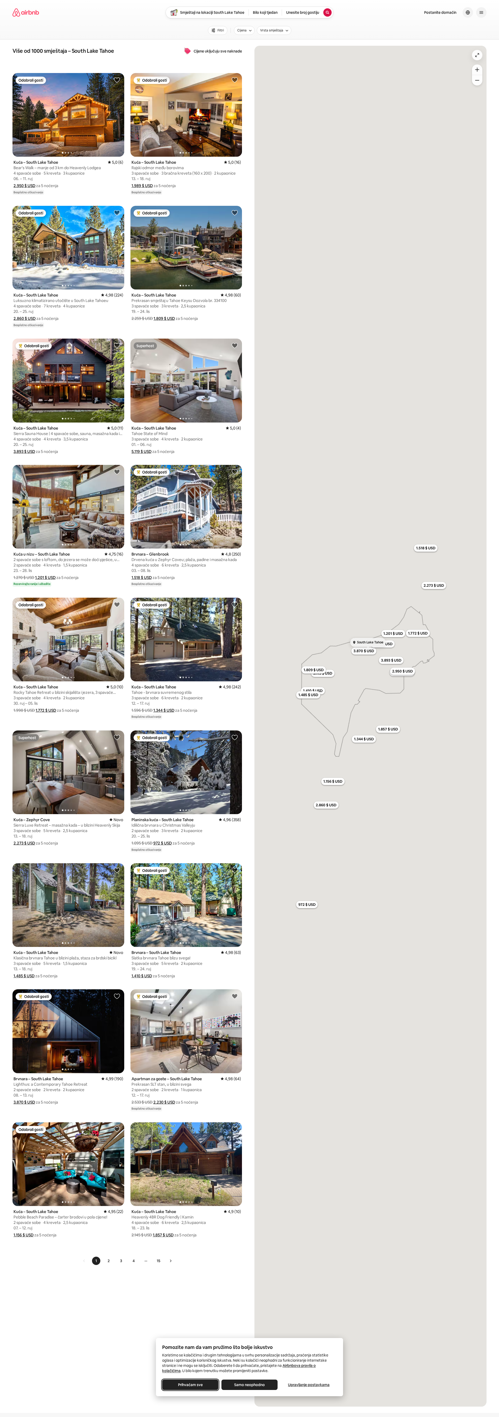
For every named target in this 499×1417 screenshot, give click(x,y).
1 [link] (96, 1260)
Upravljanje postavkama (309, 1384)
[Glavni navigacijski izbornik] (481, 12)
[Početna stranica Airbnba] (25, 12)
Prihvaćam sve (190, 1384)
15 (158, 1260)
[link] (84, 1261)
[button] (24, 185)
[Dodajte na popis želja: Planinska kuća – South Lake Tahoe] (235, 737)
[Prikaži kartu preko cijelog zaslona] (477, 55)
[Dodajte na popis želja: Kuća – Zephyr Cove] (117, 737)
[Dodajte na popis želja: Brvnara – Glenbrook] (235, 471)
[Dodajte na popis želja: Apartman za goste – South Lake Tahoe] (235, 996)
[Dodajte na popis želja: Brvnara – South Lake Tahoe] (235, 870)
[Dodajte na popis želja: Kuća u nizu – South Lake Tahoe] (117, 471)
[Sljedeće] (170, 1261)
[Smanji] (477, 80)
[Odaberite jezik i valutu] (468, 12)
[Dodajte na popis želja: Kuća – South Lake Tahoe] (117, 80)
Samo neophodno (249, 1384)
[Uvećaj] (477, 69)
